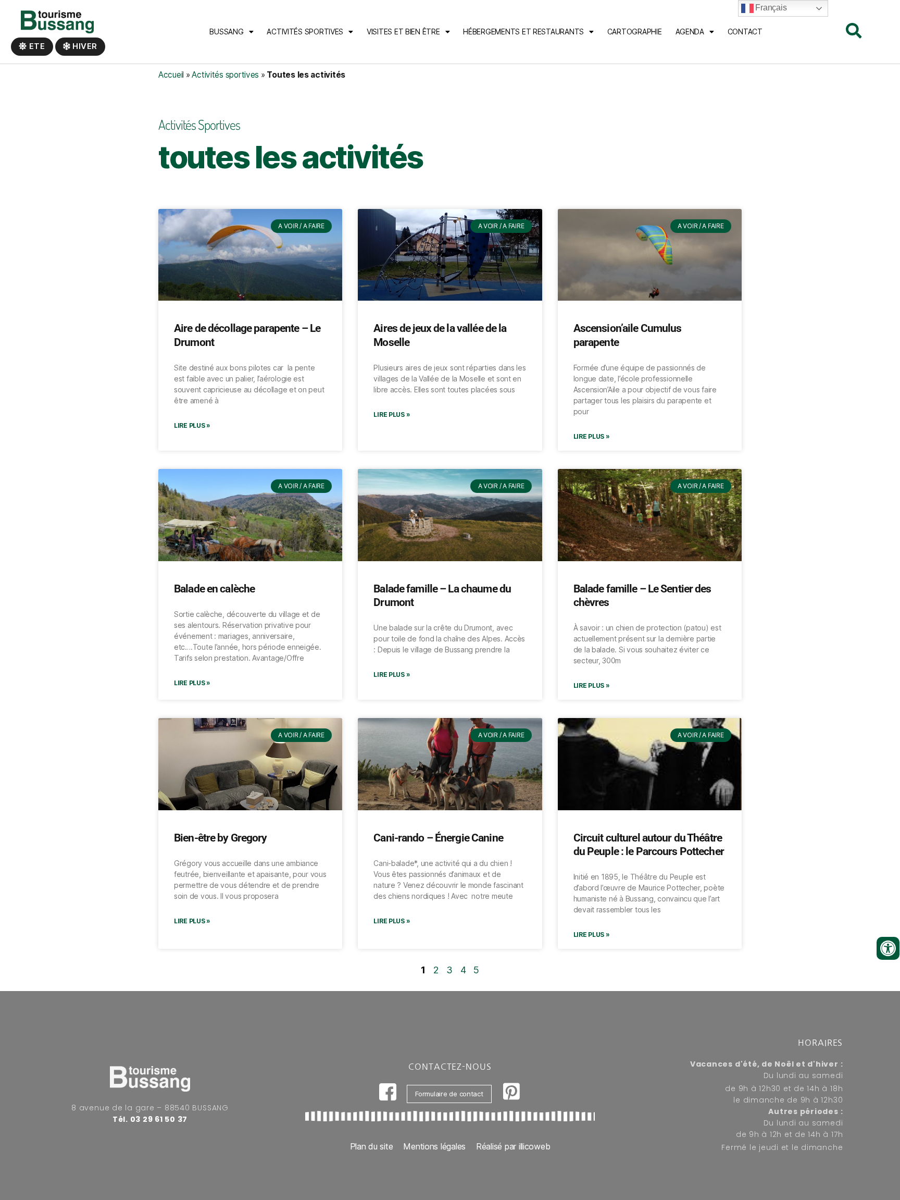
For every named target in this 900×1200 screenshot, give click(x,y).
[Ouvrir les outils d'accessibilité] (888, 948)
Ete (36, 46)
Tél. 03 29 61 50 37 (150, 1119)
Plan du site (371, 1146)
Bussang (226, 31)
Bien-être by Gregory (220, 838)
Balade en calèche (214, 589)
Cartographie (634, 31)
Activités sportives (305, 31)
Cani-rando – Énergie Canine (438, 838)
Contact (745, 31)
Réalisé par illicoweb (513, 1146)
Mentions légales (434, 1146)
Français (770, 7)
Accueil (171, 75)
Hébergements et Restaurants (523, 31)
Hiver (83, 46)
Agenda (690, 31)
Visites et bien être (403, 31)
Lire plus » (192, 425)
